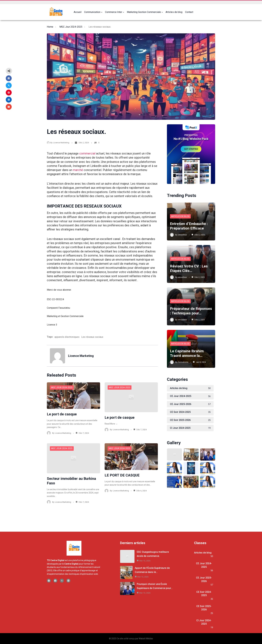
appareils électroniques (66, 336)
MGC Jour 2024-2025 (70, 26)
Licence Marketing (61, 142)
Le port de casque (62, 414)
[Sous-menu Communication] (101, 12)
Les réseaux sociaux (92, 336)
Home (50, 26)
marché (78, 170)
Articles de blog (180, 216)
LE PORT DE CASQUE (122, 475)
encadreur (182, 235)
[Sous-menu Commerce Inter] (123, 12)
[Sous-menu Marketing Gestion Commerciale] (162, 12)
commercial (87, 153)
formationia (183, 362)
